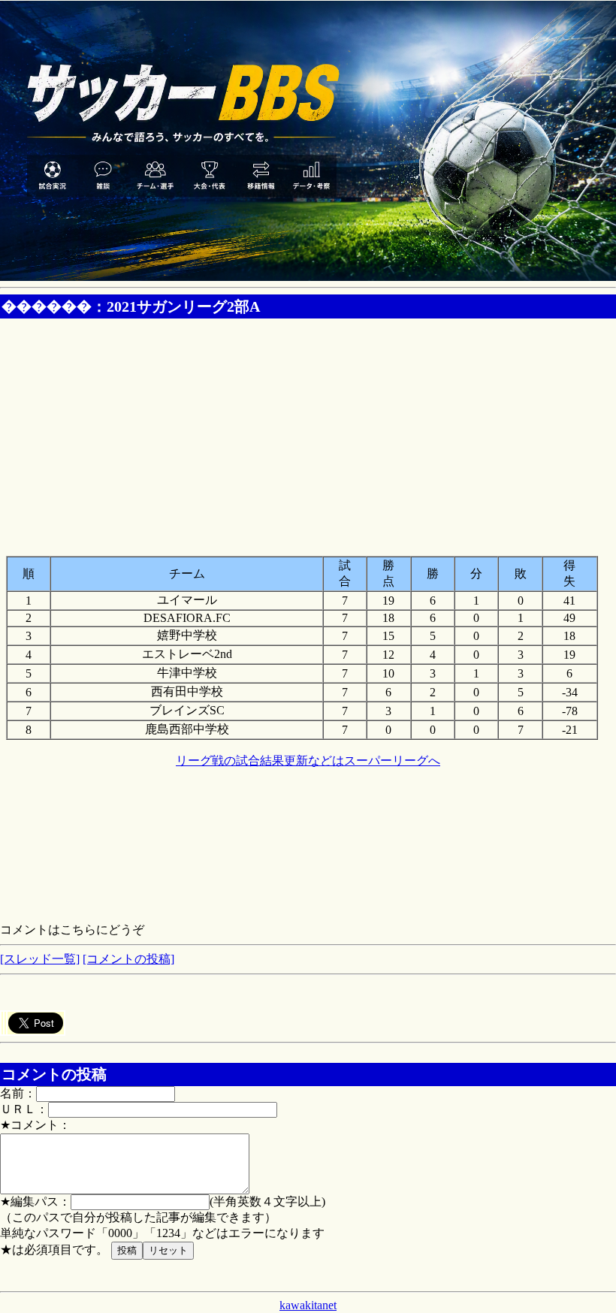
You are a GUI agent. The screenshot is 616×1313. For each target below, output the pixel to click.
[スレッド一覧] (40, 958)
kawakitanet (308, 1305)
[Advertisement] (308, 429)
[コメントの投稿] (128, 958)
